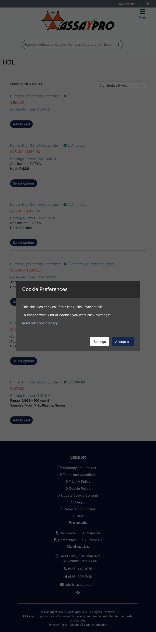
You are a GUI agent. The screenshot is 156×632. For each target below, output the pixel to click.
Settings (100, 342)
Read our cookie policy (40, 323)
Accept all (122, 342)
